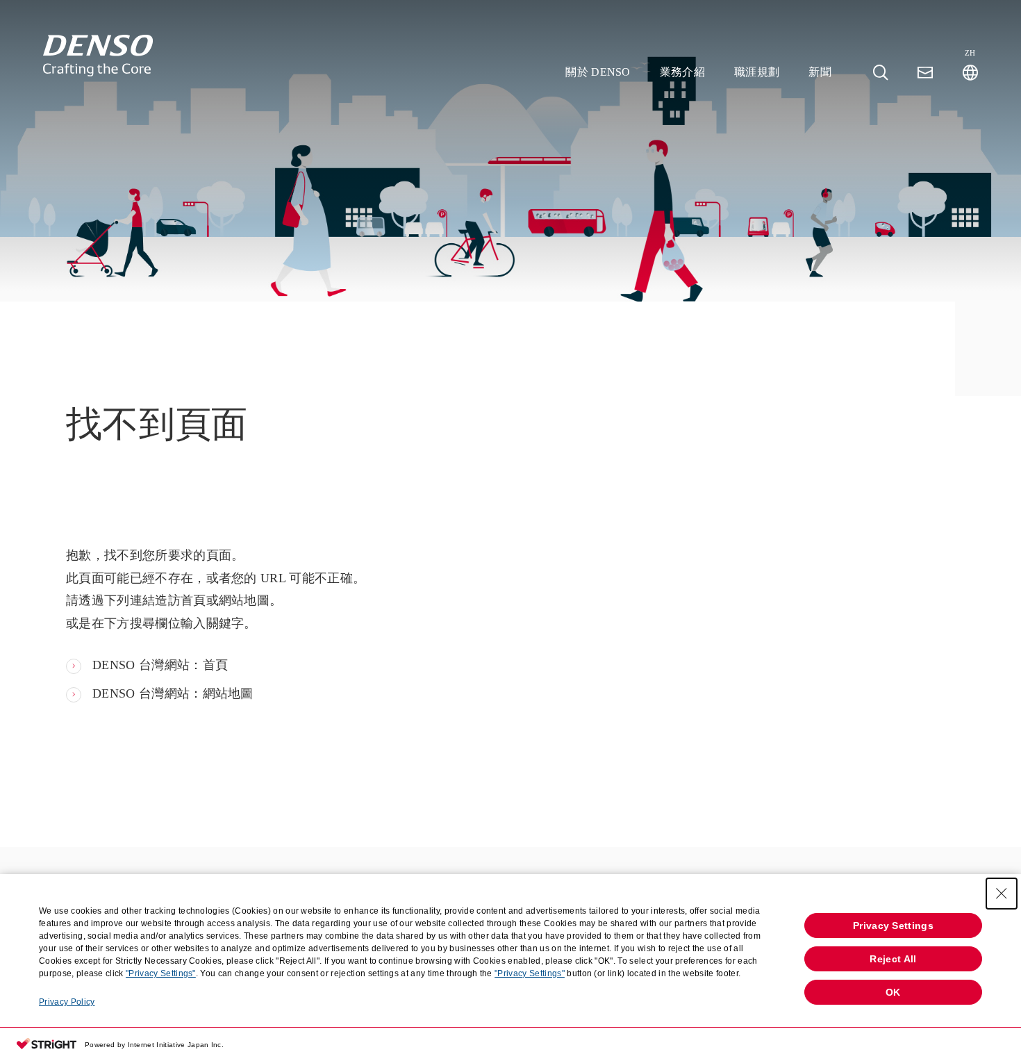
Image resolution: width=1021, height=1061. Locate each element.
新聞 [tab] (819, 72)
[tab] (880, 72)
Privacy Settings (893, 925)
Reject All (893, 958)
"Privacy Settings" (161, 973)
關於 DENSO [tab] (598, 72)
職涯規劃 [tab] (756, 72)
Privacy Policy (66, 1002)
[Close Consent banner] (1001, 893)
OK (893, 992)
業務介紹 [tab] (682, 72)
